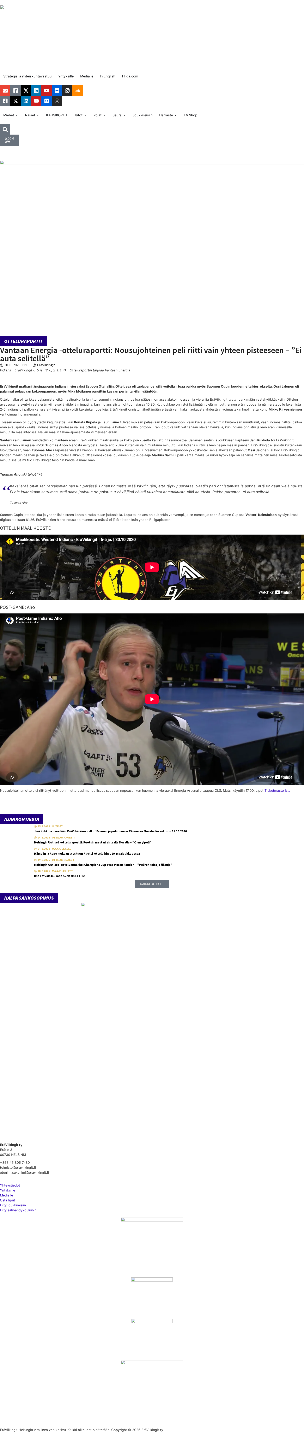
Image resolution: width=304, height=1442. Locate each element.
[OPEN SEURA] (124, 115)
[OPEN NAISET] (37, 115)
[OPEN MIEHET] (16, 115)
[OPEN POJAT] (104, 115)
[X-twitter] (26, 90)
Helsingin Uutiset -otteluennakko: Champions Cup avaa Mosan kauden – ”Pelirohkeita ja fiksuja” (103, 865)
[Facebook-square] (15, 90)
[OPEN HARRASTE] (175, 115)
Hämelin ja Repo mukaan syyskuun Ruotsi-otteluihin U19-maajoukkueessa (87, 853)
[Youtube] (46, 90)
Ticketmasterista (278, 790)
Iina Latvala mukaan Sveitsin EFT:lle (59, 876)
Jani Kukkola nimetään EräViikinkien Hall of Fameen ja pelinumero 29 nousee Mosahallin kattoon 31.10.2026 (110, 831)
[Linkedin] (36, 90)
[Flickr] (57, 90)
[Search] (5, 129)
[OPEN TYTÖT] (85, 115)
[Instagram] (67, 90)
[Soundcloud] (77, 90)
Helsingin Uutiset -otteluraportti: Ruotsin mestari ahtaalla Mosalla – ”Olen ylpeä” (93, 842)
